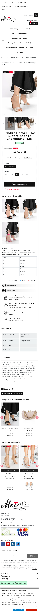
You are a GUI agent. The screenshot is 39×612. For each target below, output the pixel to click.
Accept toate (19, 609)
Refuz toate (31, 609)
